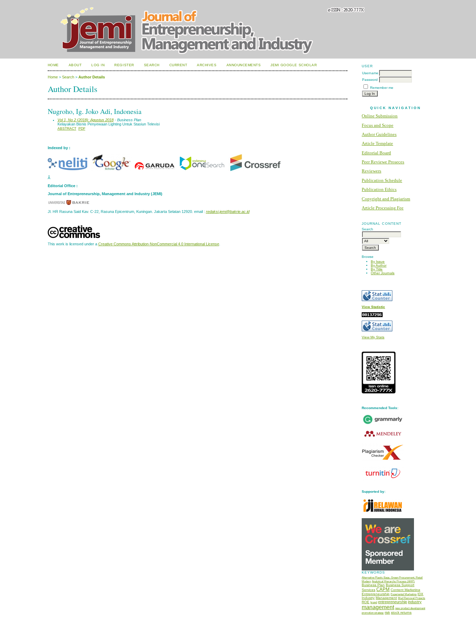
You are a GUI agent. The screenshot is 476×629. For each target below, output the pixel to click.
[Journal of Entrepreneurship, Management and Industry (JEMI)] (201, 170)
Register (124, 65)
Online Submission (380, 115)
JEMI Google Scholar (293, 65)
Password (370, 80)
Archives (206, 65)
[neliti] (69, 170)
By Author (378, 265)
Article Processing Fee (383, 207)
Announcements (244, 65)
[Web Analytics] (372, 316)
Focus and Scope (377, 125)
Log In (98, 65)
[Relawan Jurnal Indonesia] (383, 513)
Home (53, 65)
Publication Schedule (382, 180)
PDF (81, 128)
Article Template (377, 143)
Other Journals (382, 273)
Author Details (91, 77)
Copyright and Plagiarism (386, 198)
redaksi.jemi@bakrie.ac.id (227, 211)
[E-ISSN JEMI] (379, 392)
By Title (377, 269)
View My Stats (373, 337)
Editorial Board (376, 152)
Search (152, 65)
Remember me (381, 88)
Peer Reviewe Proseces (383, 161)
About (75, 65)
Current (178, 65)
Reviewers (371, 171)
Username (370, 73)
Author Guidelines (379, 134)
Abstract (66, 128)
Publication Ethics (379, 189)
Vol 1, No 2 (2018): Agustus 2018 (85, 120)
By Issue (378, 261)
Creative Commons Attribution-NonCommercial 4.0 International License (158, 244)
